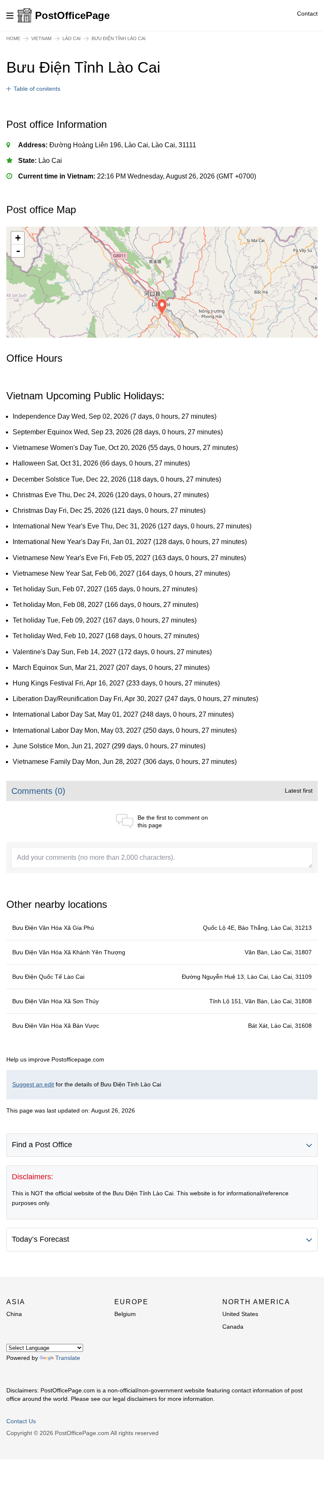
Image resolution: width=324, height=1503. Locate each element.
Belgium (125, 1314)
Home (13, 38)
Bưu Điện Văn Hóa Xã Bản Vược (55, 1025)
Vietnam (41, 38)
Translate (67, 1357)
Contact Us (21, 1421)
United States (240, 1314)
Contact (307, 13)
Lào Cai (71, 38)
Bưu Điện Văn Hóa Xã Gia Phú (53, 927)
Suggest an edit (33, 1084)
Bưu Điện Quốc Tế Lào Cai (48, 976)
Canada (232, 1326)
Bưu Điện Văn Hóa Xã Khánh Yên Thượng (68, 952)
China (14, 1314)
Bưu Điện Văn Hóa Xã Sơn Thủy (55, 1001)
